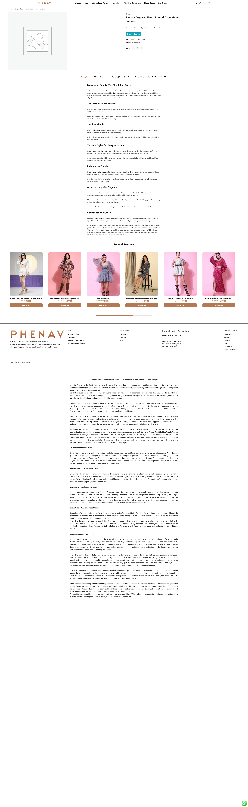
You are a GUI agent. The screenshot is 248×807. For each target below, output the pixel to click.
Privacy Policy (72, 337)
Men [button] (86, 3)
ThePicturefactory (184, 331)
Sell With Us (228, 346)
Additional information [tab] (100, 77)
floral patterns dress (117, 93)
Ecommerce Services (231, 350)
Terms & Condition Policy (76, 340)
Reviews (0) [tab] (116, 77)
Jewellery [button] (116, 3)
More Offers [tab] (139, 77)
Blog (121, 340)
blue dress (96, 91)
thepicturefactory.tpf (169, 346)
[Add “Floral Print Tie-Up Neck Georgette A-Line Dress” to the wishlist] (77, 260)
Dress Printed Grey (103, 298)
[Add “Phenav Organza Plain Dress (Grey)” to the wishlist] (192, 260)
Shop (16, 9)
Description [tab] (85, 77)
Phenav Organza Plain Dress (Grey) (180, 298)
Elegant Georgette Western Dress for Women (26, 298)
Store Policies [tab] (152, 77)
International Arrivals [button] (100, 3)
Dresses (128, 14)
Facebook (123, 337)
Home (12, 9)
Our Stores (162, 3)
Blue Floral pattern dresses (96, 130)
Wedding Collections (132, 3)
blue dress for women (99, 172)
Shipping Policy (73, 334)
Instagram (123, 334)
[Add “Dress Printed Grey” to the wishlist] (115, 260)
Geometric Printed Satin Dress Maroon (218, 298)
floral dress (99, 218)
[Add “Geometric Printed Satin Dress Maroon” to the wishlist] (231, 260)
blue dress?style (135, 200)
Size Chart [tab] (127, 77)
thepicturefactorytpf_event (171, 344)
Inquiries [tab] (164, 77)
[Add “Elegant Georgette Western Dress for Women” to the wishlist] (38, 260)
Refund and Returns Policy (77, 343)
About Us (227, 337)
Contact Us (227, 340)
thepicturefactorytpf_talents (172, 341)
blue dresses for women (100, 151)
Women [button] (78, 3)
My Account (228, 334)
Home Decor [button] (149, 3)
